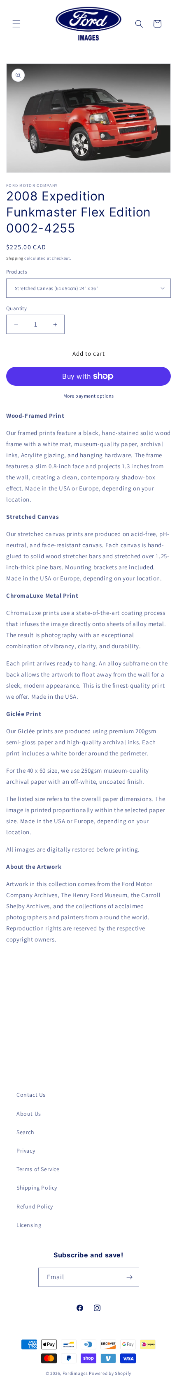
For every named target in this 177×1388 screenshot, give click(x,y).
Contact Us (31, 1094)
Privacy (25, 1150)
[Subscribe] (130, 1277)
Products (16, 271)
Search (25, 1132)
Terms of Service (38, 1169)
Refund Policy (34, 1206)
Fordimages (75, 1373)
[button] (16, 24)
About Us (28, 1113)
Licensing (28, 1225)
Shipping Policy (36, 1187)
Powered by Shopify (110, 1373)
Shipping (14, 258)
